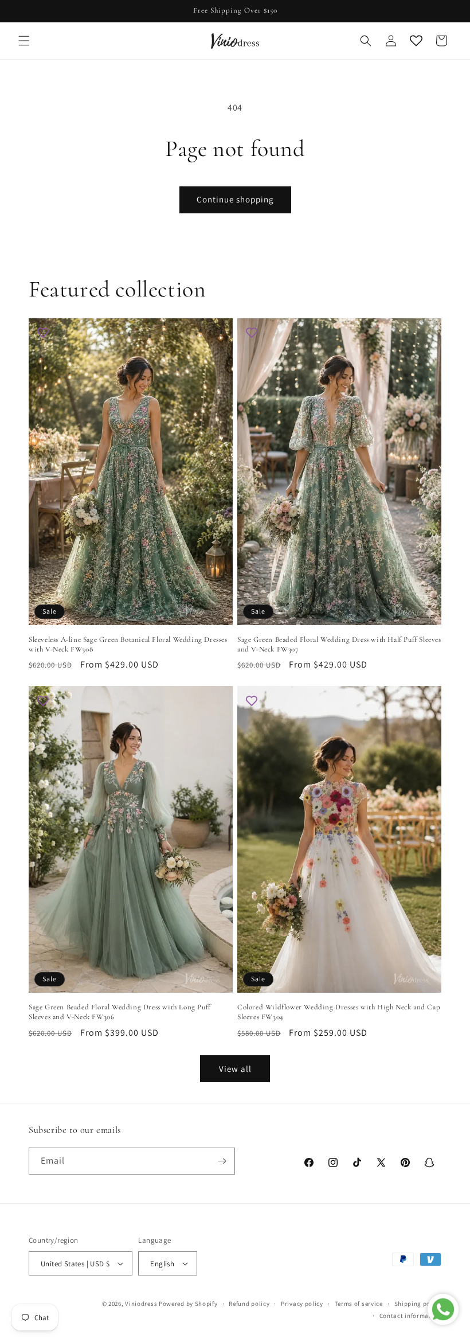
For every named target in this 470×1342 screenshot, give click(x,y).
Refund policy (249, 1304)
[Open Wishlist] (416, 40)
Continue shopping (235, 199)
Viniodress (141, 1304)
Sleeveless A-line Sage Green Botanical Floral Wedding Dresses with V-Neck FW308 (128, 644)
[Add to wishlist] (43, 332)
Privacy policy (302, 1304)
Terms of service (359, 1304)
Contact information (410, 1316)
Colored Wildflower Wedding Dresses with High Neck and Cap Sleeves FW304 (338, 1011)
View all (235, 1068)
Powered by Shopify (188, 1304)
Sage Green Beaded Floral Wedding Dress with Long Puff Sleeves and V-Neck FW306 (120, 1011)
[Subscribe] (221, 1161)
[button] (24, 40)
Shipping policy (418, 1304)
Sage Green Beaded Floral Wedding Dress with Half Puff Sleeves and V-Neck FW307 (339, 644)
